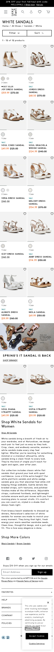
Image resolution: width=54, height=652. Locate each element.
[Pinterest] (20, 560)
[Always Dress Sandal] (13, 282)
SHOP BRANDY (10, 360)
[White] (30, 78)
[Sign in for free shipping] (31, 12)
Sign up (42, 572)
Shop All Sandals (9, 433)
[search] (22, 13)
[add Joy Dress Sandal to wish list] (25, 46)
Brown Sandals (24, 544)
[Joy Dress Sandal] (13, 59)
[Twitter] (33, 560)
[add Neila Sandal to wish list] (52, 269)
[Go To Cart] (48, 12)
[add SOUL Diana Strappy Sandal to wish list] (25, 366)
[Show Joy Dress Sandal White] (2, 78)
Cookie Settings (37, 644)
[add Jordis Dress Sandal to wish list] (52, 46)
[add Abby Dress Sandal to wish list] (52, 214)
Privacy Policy (32, 629)
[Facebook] (7, 560)
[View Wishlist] (39, 12)
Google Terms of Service (27, 581)
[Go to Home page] (14, 12)
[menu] (6, 13)
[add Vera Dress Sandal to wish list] (25, 158)
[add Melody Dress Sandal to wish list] (52, 158)
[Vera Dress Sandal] (13, 170)
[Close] (48, 602)
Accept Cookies (36, 636)
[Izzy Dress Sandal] (13, 226)
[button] (27, 592)
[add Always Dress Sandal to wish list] (25, 269)
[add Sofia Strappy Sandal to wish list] (52, 366)
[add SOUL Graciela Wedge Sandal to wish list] (52, 102)
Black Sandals (8, 544)
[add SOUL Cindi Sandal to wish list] (25, 102)
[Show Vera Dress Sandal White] (2, 190)
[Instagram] (46, 560)
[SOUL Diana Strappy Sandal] (13, 379)
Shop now (30, 5)
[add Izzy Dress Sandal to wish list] (25, 214)
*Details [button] (39, 5)
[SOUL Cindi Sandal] (13, 115)
